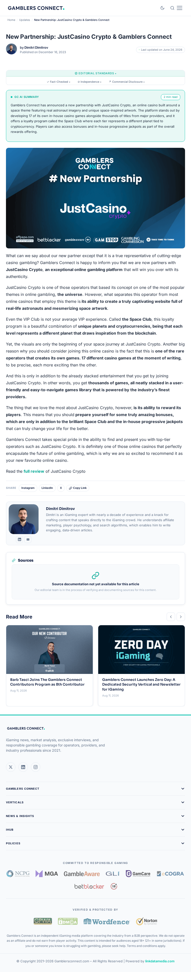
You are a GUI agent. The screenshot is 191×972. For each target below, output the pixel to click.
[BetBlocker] (89, 886)
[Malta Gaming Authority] (47, 873)
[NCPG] (18, 873)
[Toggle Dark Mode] (162, 8)
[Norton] (146, 921)
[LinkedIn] (19, 539)
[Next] (181, 617)
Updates (24, 20)
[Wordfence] (107, 921)
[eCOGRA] (170, 874)
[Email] (27, 539)
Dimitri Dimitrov (36, 47)
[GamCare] (138, 873)
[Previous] (171, 617)
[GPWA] (43, 921)
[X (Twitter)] (10, 767)
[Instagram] (35, 767)
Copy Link (80, 487)
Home (11, 20)
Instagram (28, 488)
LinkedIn (47, 488)
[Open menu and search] (176, 8)
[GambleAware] (82, 873)
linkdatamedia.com (160, 961)
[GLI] (113, 873)
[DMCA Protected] (67, 921)
